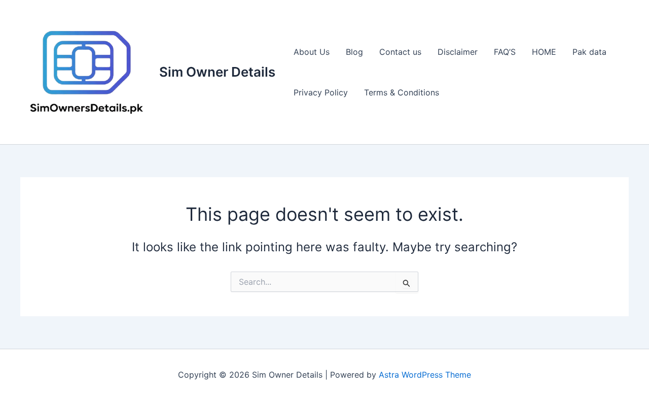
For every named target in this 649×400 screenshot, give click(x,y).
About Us (312, 52)
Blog (354, 52)
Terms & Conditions (401, 92)
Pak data (589, 52)
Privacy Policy (321, 92)
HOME (544, 52)
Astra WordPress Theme (425, 375)
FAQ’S (505, 52)
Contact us (400, 52)
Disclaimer (458, 52)
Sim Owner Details (217, 72)
